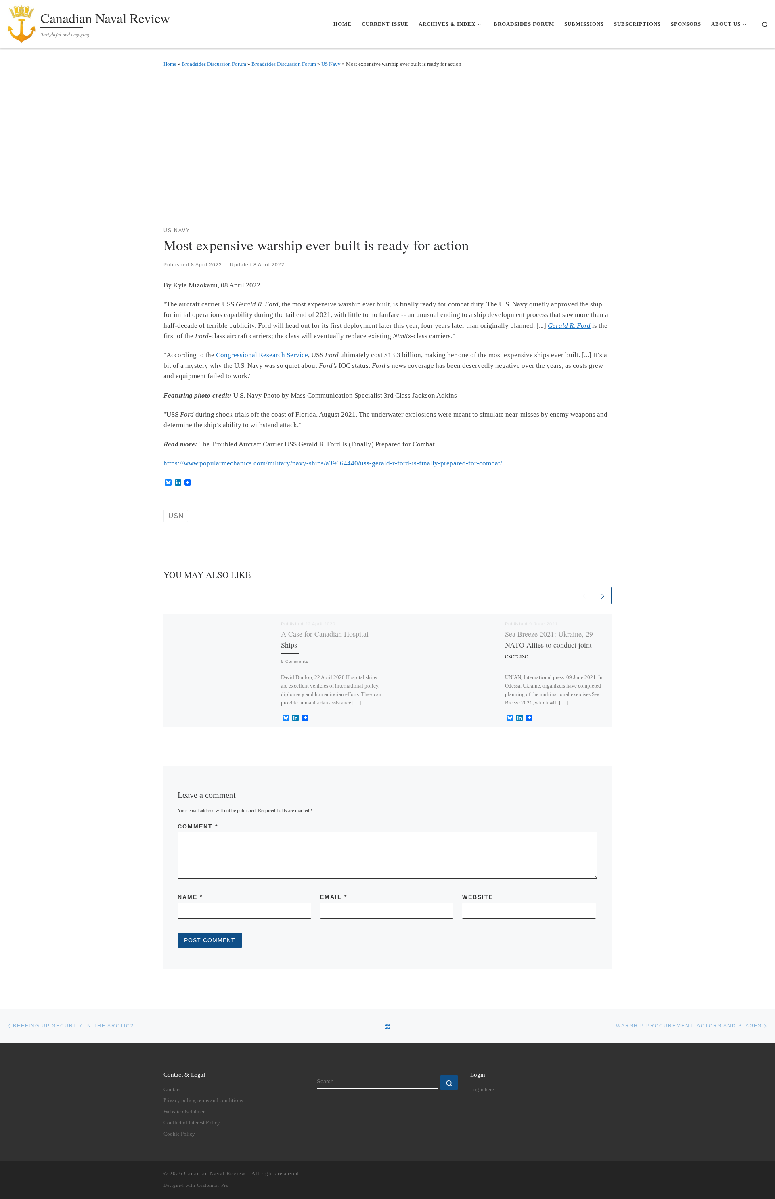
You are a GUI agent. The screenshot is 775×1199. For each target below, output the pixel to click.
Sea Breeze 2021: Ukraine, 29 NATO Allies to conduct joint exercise (549, 645)
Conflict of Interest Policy (191, 1123)
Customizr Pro (213, 1185)
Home (169, 64)
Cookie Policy (179, 1134)
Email (333, 897)
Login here (482, 1089)
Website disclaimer (184, 1112)
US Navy (331, 64)
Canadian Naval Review (214, 1173)
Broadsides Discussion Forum (214, 64)
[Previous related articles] (584, 595)
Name (190, 897)
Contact (172, 1089)
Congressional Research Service (262, 355)
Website (477, 897)
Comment (198, 826)
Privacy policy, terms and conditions (203, 1100)
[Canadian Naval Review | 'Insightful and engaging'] (22, 22)
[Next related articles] (603, 595)
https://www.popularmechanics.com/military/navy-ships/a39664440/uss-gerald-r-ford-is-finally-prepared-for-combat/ (332, 463)
